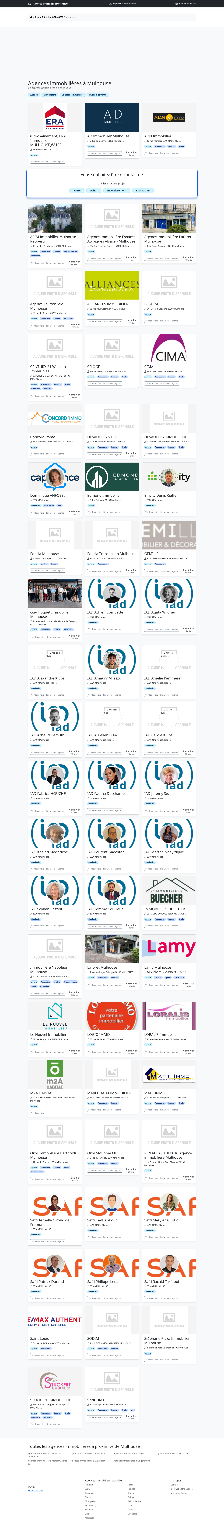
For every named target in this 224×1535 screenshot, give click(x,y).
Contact (174, 1484)
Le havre (132, 1505)
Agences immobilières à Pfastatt (172, 1453)
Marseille (89, 1517)
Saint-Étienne (134, 1501)
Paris (130, 1484)
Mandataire (50, 94)
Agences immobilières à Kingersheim (132, 1460)
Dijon (130, 1509)
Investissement (116, 190)
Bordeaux (89, 1509)
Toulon (131, 1493)
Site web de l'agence (55, 161)
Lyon (87, 1488)
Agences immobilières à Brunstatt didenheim (44, 1455)
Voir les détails (37, 161)
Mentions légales (179, 1493)
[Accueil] (31, 17)
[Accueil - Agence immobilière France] (48, 1481)
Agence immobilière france (50, 3)
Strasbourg (90, 1505)
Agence (34, 94)
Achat (93, 190)
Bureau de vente (97, 94)
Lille (87, 1513)
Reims (131, 1497)
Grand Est (40, 17)
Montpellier (90, 1501)
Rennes (131, 1488)
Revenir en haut (35, 1490)
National (89, 1484)
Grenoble (132, 1513)
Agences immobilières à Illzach (129, 1453)
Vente (76, 190)
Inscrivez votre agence (182, 1488)
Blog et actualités (187, 3)
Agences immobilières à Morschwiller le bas (47, 1462)
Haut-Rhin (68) (55, 17)
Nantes (88, 1497)
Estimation (143, 190)
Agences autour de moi (124, 3)
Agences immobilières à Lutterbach (88, 1460)
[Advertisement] (112, 54)
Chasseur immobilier (72, 94)
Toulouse (89, 1493)
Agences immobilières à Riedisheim (88, 1453)
